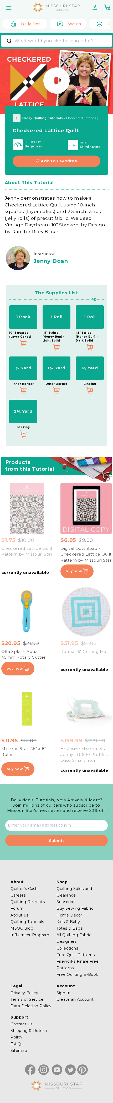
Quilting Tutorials (27, 921)
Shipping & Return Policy (29, 1034)
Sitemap (19, 1050)
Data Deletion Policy (31, 1006)
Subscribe (66, 901)
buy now (74, 571)
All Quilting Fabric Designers (73, 938)
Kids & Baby (68, 921)
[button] (9, 8)
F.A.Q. (16, 1044)
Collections (67, 948)
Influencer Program (30, 935)
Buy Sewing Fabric (74, 908)
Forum (17, 908)
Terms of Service (27, 999)
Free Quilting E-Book (77, 974)
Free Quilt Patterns (75, 954)
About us (19, 915)
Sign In (63, 992)
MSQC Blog (22, 928)
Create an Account (75, 999)
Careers (18, 895)
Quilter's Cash (24, 888)
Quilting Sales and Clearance (74, 892)
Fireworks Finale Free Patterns (77, 964)
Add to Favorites (59, 160)
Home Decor (69, 915)
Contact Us (22, 1024)
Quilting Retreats (28, 901)
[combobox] (56, 41)
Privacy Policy (24, 992)
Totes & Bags (69, 928)
